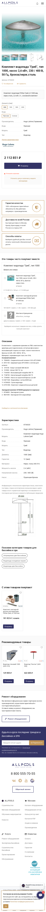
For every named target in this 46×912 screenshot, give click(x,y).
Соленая (14, 116)
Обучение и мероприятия (11, 814)
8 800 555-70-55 (23, 774)
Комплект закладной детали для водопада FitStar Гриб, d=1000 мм (26, 298)
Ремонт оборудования (17, 719)
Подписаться (37, 743)
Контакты (29, 856)
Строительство (7, 805)
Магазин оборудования (11, 810)
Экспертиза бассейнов (10, 843)
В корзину (24, 166)
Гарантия (28, 848)
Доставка (28, 843)
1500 (10, 107)
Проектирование (8, 855)
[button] (37, 4)
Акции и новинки (31, 823)
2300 (22, 107)
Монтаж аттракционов (24, 313)
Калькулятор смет (32, 814)
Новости (5, 820)
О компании (29, 852)
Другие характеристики (10, 140)
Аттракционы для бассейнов (14, 555)
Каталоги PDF (30, 819)
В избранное (8, 84)
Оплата (28, 839)
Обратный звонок (23, 789)
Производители (31, 828)
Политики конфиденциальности (22, 902)
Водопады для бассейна (13, 566)
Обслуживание (7, 859)
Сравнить (22, 84)
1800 (16, 107)
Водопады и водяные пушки (14, 561)
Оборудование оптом (33, 810)
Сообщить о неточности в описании (15, 408)
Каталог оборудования (34, 805)
